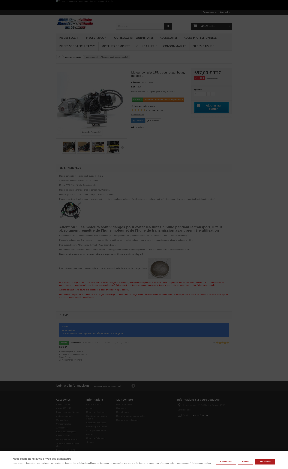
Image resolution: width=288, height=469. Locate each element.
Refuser (245, 461)
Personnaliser (226, 461)
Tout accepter (265, 461)
